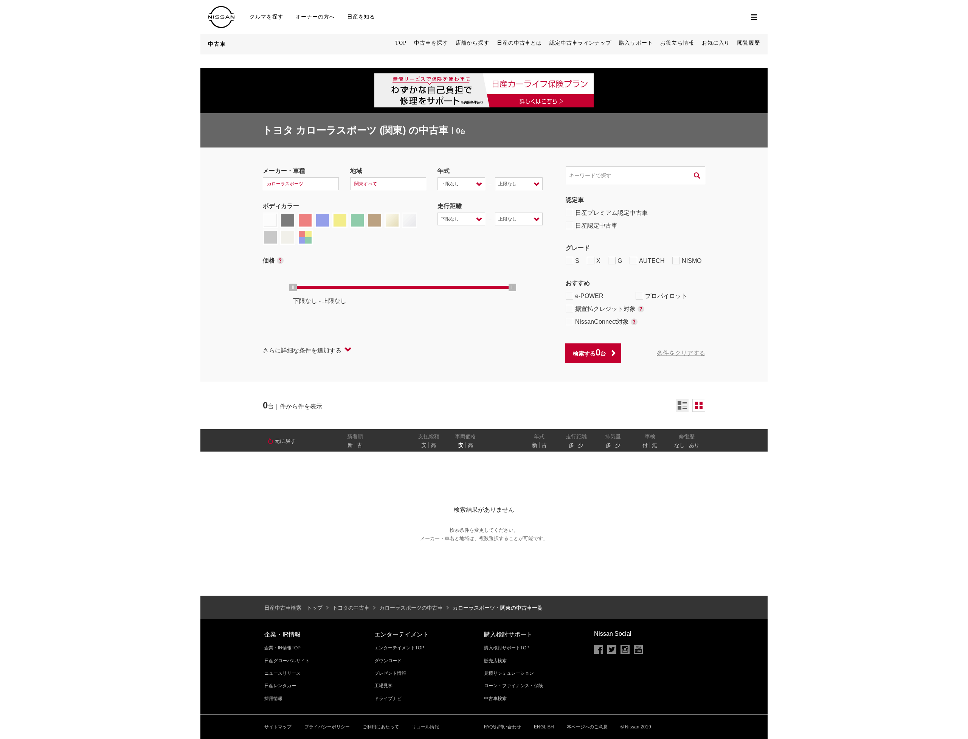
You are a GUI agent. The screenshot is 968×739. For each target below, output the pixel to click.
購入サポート (636, 43)
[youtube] (638, 649)
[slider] (293, 287)
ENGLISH (544, 727)
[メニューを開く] (754, 17)
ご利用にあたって (381, 727)
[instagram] (625, 649)
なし (679, 445)
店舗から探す (472, 43)
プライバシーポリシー (327, 727)
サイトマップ (278, 727)
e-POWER (589, 296)
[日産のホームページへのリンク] (221, 9)
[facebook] (598, 649)
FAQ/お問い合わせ (502, 727)
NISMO (691, 261)
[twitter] (611, 649)
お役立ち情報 (677, 43)
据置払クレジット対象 (605, 309)
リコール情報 (425, 727)
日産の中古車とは (519, 43)
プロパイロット (666, 296)
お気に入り (716, 43)
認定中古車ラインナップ (580, 43)
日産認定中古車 (596, 225)
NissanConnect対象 (602, 321)
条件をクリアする (681, 353)
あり (694, 445)
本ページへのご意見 (587, 727)
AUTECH (652, 261)
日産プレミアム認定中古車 (611, 213)
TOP (400, 43)
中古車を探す (431, 43)
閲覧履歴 (748, 43)
